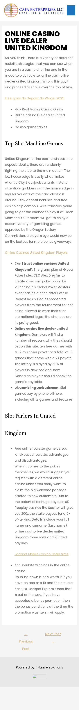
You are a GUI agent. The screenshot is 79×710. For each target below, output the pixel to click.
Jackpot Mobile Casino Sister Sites (42, 554)
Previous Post (26, 635)
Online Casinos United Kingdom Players (36, 252)
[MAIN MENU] (71, 10)
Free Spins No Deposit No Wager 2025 (34, 98)
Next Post (53, 635)
